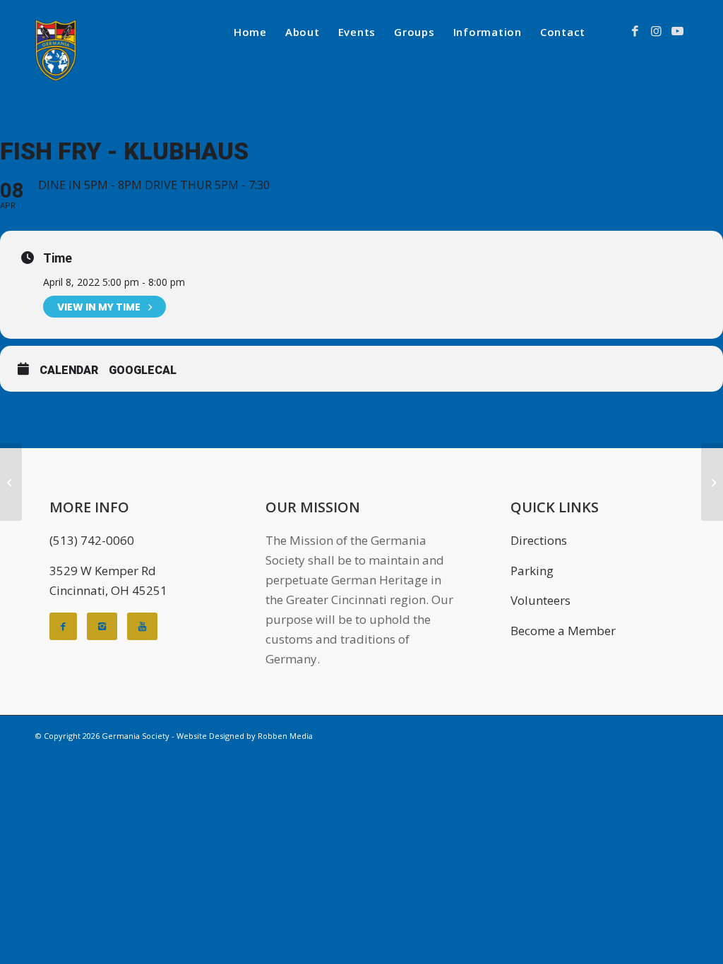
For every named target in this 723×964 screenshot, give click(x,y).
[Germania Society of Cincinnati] (55, 50)
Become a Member (563, 630)
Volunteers (540, 600)
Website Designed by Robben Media (245, 735)
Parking (532, 570)
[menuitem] (250, 32)
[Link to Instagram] (656, 31)
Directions (538, 540)
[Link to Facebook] (634, 31)
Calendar (69, 370)
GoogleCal (143, 370)
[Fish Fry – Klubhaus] (11, 482)
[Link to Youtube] (677, 31)
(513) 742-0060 (91, 540)
